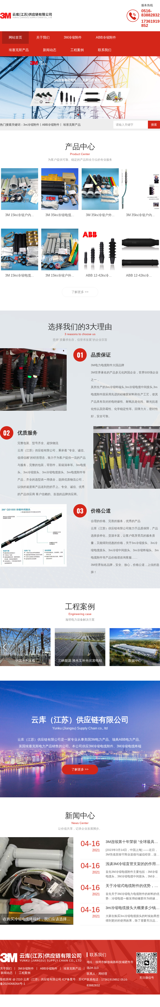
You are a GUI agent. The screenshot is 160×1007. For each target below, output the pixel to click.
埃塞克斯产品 (72, 968)
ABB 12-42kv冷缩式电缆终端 (107, 275)
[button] (78, 114)
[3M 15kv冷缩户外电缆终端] (59, 269)
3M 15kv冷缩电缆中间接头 (24, 275)
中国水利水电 (135, 660)
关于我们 (6, 968)
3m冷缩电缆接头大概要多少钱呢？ (133, 908)
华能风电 (80, 660)
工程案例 (24, 972)
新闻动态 (6, 972)
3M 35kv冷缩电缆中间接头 (65, 215)
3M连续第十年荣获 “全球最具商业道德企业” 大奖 (133, 842)
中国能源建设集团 (25, 660)
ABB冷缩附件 (48, 968)
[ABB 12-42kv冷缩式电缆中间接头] (140, 269)
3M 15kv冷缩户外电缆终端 (65, 275)
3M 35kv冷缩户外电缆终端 (105, 215)
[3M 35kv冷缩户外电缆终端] (100, 208)
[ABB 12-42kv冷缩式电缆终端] (100, 269)
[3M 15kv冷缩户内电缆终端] (19, 208)
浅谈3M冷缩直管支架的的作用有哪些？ (133, 864)
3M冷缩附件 (26, 968)
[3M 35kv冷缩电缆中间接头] (59, 208)
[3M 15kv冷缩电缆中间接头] (19, 269)
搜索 (154, 124)
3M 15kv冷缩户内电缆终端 (24, 215)
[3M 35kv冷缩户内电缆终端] (140, 208)
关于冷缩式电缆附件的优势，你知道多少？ (133, 886)
